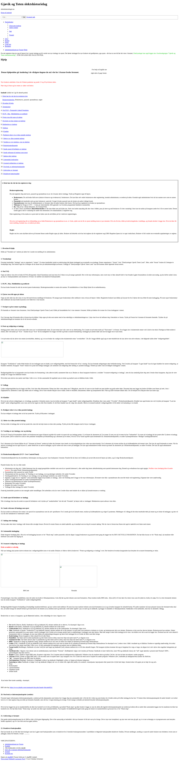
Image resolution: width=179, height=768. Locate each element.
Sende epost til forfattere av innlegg (14, 149)
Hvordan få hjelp (8, 103)
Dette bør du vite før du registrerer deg (15, 96)
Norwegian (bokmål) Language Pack (13, 759)
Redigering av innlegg (9, 124)
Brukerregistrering (8, 100)
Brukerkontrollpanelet (10, 145)
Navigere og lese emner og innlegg (13, 121)
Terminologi (6, 107)
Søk (24, 17)
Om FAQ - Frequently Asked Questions (15, 110)
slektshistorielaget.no (12, 744)
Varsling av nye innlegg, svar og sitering (16, 142)
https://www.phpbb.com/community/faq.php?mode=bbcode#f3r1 (31, 687)
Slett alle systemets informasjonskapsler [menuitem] (18, 750)
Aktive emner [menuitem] (13, 27)
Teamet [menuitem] (11, 35)
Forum (21, 744)
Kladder (6, 131)
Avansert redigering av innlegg (13, 163)
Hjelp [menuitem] (7, 42)
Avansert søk (31, 17)
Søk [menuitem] (10, 31)
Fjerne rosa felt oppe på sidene (12, 117)
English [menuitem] (7, 746)
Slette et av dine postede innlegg (13, 138)
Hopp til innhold (6, 13)
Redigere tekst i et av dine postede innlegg (17, 135)
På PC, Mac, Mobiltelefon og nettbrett (14, 114)
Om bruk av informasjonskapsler (14, 167)
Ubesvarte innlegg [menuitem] (15, 26)
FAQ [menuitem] (6, 39)
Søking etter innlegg (9, 156)
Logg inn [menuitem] (8, 44)
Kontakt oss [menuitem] (9, 753)
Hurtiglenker (9, 22)
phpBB (9, 757)
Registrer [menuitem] (8, 46)
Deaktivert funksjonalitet (11, 174)
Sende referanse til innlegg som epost (15, 152)
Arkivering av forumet (10, 170)
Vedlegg (5, 128)
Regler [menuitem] (7, 41)
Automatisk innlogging (10, 160)
